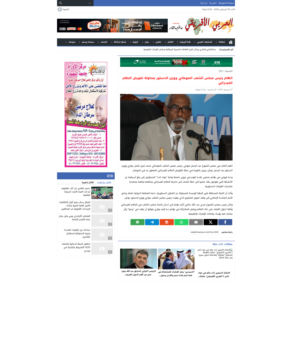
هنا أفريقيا (185, 42)
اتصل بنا (213, 3)
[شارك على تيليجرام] (152, 222)
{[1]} (221, 71)
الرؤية (135, 42)
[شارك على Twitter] (210, 222)
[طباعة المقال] (137, 222)
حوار (147, 42)
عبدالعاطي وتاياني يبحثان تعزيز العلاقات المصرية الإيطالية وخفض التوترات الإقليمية (179, 49)
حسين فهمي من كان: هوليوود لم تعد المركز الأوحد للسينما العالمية (75, 191)
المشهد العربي (204, 42)
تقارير (158, 42)
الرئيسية (231, 42)
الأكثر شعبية (88, 182)
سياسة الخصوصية (226, 3)
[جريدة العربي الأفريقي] (201, 25)
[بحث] (60, 3)
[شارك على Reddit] (166, 222)
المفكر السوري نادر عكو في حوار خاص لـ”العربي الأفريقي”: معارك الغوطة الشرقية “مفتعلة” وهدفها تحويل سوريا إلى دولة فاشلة (214, 278)
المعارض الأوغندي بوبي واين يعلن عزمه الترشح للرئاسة (74, 218)
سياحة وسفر (88, 42)
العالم (170, 42)
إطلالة (222, 42)
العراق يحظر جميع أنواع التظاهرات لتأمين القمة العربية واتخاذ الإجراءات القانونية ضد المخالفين (74, 205)
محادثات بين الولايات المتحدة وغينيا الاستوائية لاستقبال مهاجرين (77, 233)
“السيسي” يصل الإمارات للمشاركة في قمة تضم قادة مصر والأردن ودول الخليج (176, 275)
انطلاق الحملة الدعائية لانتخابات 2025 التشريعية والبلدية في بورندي (76, 247)
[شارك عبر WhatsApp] (181, 222)
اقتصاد (104, 42)
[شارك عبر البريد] (196, 222)
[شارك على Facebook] (225, 222)
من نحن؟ (203, 3)
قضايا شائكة (120, 42)
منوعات (71, 42)
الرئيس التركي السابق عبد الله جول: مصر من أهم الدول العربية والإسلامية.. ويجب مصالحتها (138, 274)
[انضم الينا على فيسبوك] (59, 9)
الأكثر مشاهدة (104, 183)
